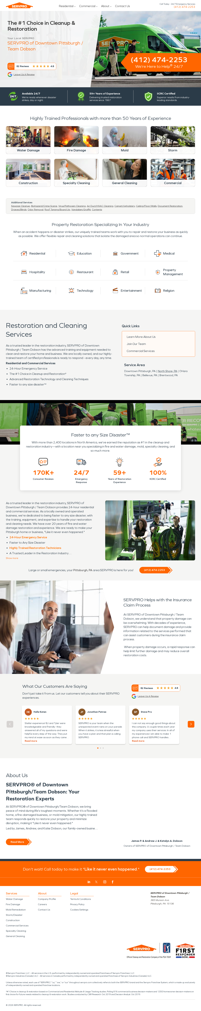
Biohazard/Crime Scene (44, 206)
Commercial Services (141, 351)
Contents (97, 209)
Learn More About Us (141, 337)
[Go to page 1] (97, 748)
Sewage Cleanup (20, 206)
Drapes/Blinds (18, 209)
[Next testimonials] (191, 724)
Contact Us (122, 6)
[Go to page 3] (103, 748)
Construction (13, 920)
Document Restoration (170, 206)
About (105, 6)
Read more (31, 740)
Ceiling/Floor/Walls (146, 206)
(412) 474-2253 (184, 7)
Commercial (87, 6)
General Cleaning (15, 936)
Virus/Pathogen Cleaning (72, 206)
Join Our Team (136, 344)
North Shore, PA (167, 371)
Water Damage (14, 899)
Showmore (12, 558)
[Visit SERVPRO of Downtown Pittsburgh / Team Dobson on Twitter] (96, 882)
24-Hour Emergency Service (28, 537)
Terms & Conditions (80, 899)
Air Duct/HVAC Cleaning (100, 206)
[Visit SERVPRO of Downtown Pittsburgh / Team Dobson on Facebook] (112, 882)
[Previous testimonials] (10, 724)
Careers (42, 904)
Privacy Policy (77, 904)
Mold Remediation (16, 909)
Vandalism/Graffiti (81, 209)
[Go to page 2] (100, 748)
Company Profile (47, 899)
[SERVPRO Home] (19, 5)
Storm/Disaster (14, 915)
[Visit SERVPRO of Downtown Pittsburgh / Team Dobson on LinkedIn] (89, 882)
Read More (17, 842)
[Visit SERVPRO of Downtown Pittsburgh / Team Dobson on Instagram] (104, 882)
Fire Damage (13, 904)
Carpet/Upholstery (124, 206)
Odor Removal (35, 209)
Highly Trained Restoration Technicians (35, 548)
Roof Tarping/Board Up (57, 209)
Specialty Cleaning (16, 930)
